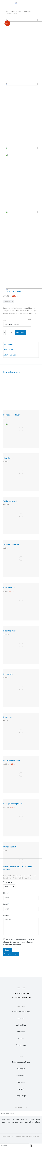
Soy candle (8, 674)
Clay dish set (8, 458)
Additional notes (10, 355)
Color (5, 320)
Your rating (8, 882)
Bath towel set (9, 588)
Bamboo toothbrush (11, 415)
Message (7, 915)
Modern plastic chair (11, 760)
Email (6, 904)
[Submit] (36, 1114)
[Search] (31, 1146)
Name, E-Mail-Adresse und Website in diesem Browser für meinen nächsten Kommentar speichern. (19, 942)
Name (6, 893)
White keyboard (10, 501)
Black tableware (9, 631)
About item (8, 344)
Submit (7, 950)
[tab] (21, 344)
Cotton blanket (9, 847)
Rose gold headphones (13, 803)
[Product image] (21, 861)
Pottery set (7, 717)
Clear (29, 319)
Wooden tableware (11, 544)
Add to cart (20, 332)
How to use (8, 349)
